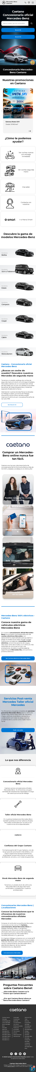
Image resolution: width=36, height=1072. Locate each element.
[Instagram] (16, 1054)
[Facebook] (11, 1054)
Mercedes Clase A (6, 1034)
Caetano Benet (11, 1066)
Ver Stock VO (12, 405)
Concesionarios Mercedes (12, 953)
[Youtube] (20, 1054)
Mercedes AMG (6, 1032)
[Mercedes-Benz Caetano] (3, 2)
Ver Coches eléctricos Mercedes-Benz (18, 658)
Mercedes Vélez (28, 1036)
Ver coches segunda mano (26, 171)
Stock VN (18, 30)
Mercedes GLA (5, 1038)
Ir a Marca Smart (26, 220)
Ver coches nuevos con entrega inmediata (26, 154)
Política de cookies (17, 1026)
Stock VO (18, 37)
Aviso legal (16, 1017)
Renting (27, 1020)
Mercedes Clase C (6, 1036)
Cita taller (26, 187)
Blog (26, 1048)
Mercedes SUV (5, 1031)
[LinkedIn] (24, 1054)
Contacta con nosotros (26, 203)
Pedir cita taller (18, 730)
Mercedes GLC (5, 1039)
